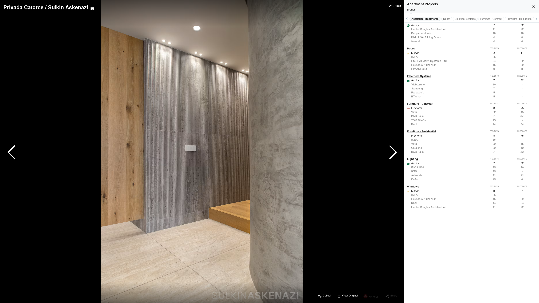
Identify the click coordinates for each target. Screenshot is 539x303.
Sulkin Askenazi (68, 7)
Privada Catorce (23, 7)
